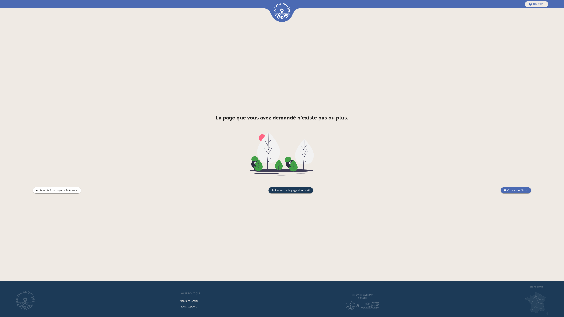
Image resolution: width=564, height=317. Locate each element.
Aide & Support (188, 306)
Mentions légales (189, 300)
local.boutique (190, 293)
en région (536, 286)
